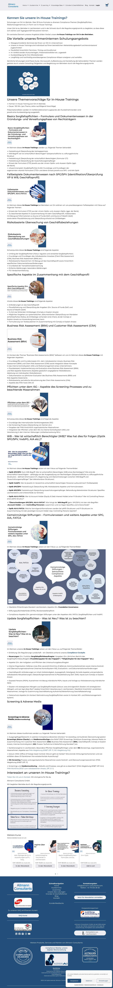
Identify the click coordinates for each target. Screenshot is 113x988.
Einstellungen (103, 981)
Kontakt (92, 5)
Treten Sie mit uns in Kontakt (18, 777)
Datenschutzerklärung (90, 984)
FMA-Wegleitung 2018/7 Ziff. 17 (41, 750)
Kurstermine (34, 5)
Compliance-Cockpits (76, 653)
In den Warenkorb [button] (22, 866)
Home (25, 5)
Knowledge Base (57, 5)
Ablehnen (89, 981)
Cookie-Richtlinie (79, 984)
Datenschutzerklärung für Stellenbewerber (56, 975)
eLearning (56, 890)
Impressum (100, 984)
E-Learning (44, 5)
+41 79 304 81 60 (93, 888)
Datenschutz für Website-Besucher (56, 971)
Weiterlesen (90, 866)
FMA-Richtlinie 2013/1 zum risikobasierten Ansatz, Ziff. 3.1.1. (30, 768)
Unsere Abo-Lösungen (56, 892)
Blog (86, 5)
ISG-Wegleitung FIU (62, 750)
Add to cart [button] (68, 866)
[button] (55, 874)
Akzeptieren (74, 981)
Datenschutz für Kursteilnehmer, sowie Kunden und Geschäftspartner (56, 973)
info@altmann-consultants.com (90, 886)
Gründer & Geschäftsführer (75, 5)
